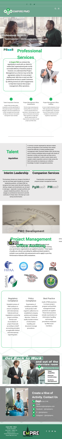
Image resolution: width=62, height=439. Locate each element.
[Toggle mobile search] (55, 8)
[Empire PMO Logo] (31, 425)
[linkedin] (55, 431)
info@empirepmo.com (38, 1)
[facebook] (46, 431)
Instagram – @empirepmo (44, 415)
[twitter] (52, 431)
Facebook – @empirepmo (44, 409)
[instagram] (49, 431)
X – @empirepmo (41, 412)
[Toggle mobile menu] (59, 8)
